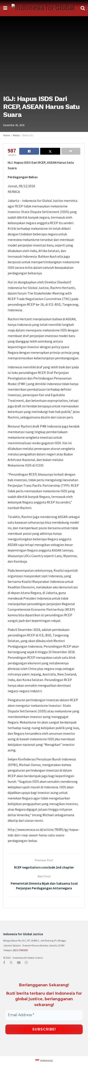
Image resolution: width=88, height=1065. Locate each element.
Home (6, 135)
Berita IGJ (28, 135)
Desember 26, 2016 (13, 125)
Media (16, 135)
